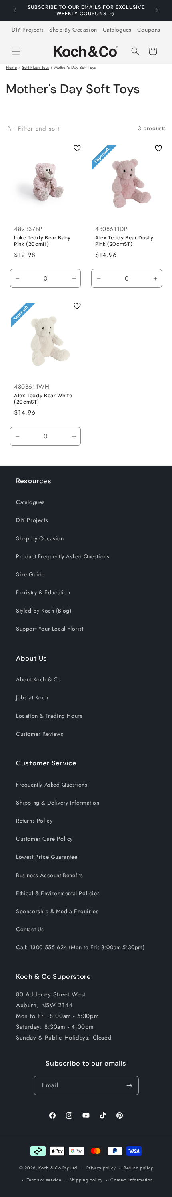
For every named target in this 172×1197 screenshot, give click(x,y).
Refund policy (138, 1168)
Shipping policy (86, 1180)
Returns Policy (34, 821)
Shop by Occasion (40, 538)
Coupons (148, 30)
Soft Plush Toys (35, 67)
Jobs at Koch (32, 697)
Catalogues (117, 30)
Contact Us (30, 929)
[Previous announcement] (15, 10)
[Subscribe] (129, 1085)
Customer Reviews (40, 734)
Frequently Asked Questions (52, 785)
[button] (16, 51)
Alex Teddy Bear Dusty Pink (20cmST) (124, 241)
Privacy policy (101, 1168)
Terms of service (44, 1180)
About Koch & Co (38, 679)
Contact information (131, 1180)
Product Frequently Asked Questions (62, 556)
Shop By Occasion (73, 30)
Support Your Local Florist (50, 629)
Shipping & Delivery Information (58, 803)
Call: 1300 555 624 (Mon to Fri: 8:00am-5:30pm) (80, 947)
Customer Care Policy (44, 839)
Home (11, 67)
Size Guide (30, 574)
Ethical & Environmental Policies (58, 893)
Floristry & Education (43, 592)
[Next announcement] (157, 10)
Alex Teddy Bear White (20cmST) (43, 398)
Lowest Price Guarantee (46, 857)
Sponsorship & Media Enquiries (57, 911)
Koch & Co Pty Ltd (57, 1167)
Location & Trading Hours (49, 716)
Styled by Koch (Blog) (44, 611)
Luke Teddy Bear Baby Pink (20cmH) (42, 241)
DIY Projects (28, 30)
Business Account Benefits (49, 875)
